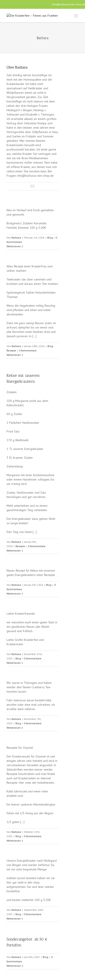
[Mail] (32, 186)
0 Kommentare (28, 350)
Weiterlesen (14, 246)
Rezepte (11, 350)
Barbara (16, 237)
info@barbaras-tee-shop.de (68, 4)
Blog (50, 237)
